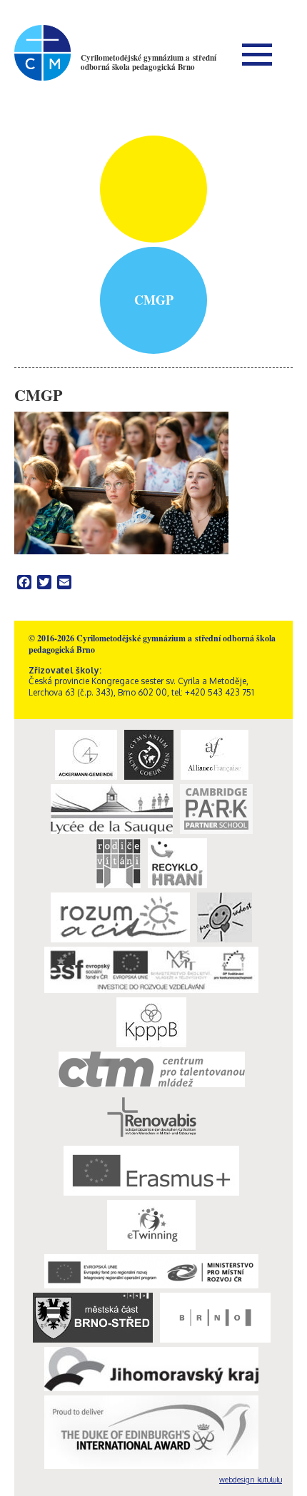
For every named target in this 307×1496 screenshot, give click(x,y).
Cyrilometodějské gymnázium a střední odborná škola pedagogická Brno (148, 62)
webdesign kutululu (250, 1479)
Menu (257, 54)
